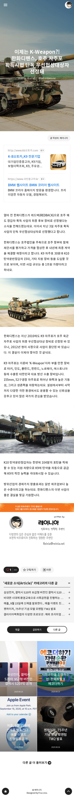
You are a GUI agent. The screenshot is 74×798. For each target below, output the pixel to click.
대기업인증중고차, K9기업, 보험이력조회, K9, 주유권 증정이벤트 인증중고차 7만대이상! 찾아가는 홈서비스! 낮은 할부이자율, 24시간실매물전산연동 (25, 164)
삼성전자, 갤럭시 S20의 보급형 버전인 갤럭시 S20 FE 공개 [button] (18, 668)
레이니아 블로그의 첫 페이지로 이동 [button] (37, 5)
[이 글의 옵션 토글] (16, 570)
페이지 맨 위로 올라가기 (68, 791)
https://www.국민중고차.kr (23, 179)
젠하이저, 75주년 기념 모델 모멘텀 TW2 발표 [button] (55, 724)
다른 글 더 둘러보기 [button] (35, 763)
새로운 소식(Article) (47, 78)
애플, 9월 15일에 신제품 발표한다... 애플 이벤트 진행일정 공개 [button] (18, 724)
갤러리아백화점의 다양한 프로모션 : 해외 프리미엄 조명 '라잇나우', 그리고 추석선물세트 (37, 614)
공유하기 (37, 629)
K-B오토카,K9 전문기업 (24, 156)
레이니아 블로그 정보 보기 (68, 5)
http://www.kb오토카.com (23, 150)
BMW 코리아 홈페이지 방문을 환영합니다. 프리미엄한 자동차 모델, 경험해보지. (37, 192)
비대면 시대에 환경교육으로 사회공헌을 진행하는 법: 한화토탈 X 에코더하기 (37, 598)
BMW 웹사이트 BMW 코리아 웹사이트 (33, 185)
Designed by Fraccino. (37, 793)
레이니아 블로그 (5, 791)
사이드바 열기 (5, 5)
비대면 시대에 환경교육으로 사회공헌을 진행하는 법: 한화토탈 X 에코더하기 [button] (55, 668)
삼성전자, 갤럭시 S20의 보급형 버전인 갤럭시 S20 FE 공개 (37, 592)
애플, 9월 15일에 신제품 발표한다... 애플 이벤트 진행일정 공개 (37, 603)
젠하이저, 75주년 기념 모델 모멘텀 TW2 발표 (30, 609)
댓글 (17, 629)
